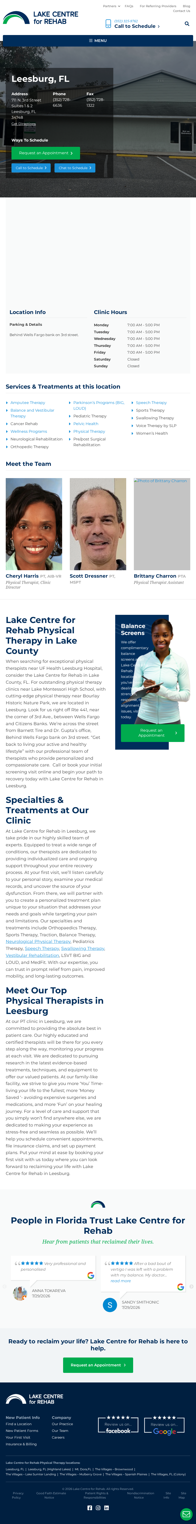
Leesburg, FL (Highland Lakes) (49, 1469)
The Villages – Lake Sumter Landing (31, 1474)
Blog (186, 6)
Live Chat (186, 1514)
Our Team (60, 1431)
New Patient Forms (22, 1431)
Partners (109, 6)
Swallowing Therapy (82, 948)
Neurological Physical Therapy (38, 941)
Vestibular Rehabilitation (32, 955)
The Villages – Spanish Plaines (126, 1474)
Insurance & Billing (21, 1444)
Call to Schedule (29, 168)
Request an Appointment (44, 153)
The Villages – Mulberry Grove (81, 1474)
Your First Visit (18, 1437)
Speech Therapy (151, 402)
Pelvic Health (85, 423)
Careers (58, 1437)
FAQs (129, 6)
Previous (4, 1286)
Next (191, 1286)
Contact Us (181, 11)
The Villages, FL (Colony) (168, 1474)
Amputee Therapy (28, 402)
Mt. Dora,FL (83, 1469)
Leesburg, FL (15, 1469)
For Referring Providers (158, 6)
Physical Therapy (89, 431)
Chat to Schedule (73, 168)
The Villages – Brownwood (114, 1469)
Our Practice (62, 1424)
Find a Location (19, 1424)
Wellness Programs (29, 431)
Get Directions (23, 124)
